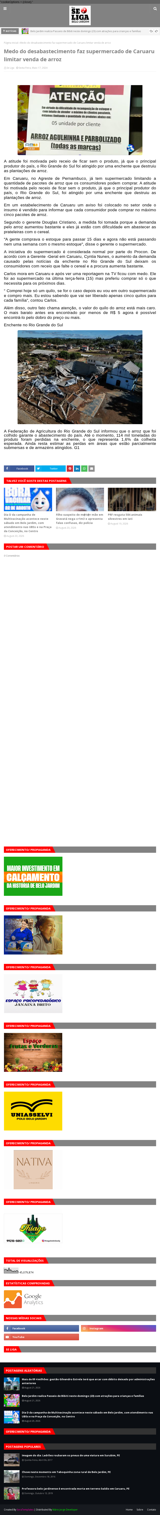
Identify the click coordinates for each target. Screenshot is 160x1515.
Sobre (140, 1509)
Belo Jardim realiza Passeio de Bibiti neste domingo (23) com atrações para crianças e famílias (83, 1396)
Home (129, 1509)
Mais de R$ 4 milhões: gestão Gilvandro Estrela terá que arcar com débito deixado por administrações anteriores (88, 1381)
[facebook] (41, 1328)
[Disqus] (80, 696)
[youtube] (41, 1337)
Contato (151, 1509)
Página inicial (11, 42)
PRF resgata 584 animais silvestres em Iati (125, 517)
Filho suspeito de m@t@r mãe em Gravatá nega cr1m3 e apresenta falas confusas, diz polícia (79, 519)
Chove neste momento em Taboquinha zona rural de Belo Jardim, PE (66, 1472)
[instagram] (118, 1328)
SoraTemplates (25, 1509)
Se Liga (10, 67)
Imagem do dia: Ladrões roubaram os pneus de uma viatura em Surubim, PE (71, 1455)
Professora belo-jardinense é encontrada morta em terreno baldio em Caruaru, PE (75, 1488)
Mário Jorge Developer (65, 1509)
